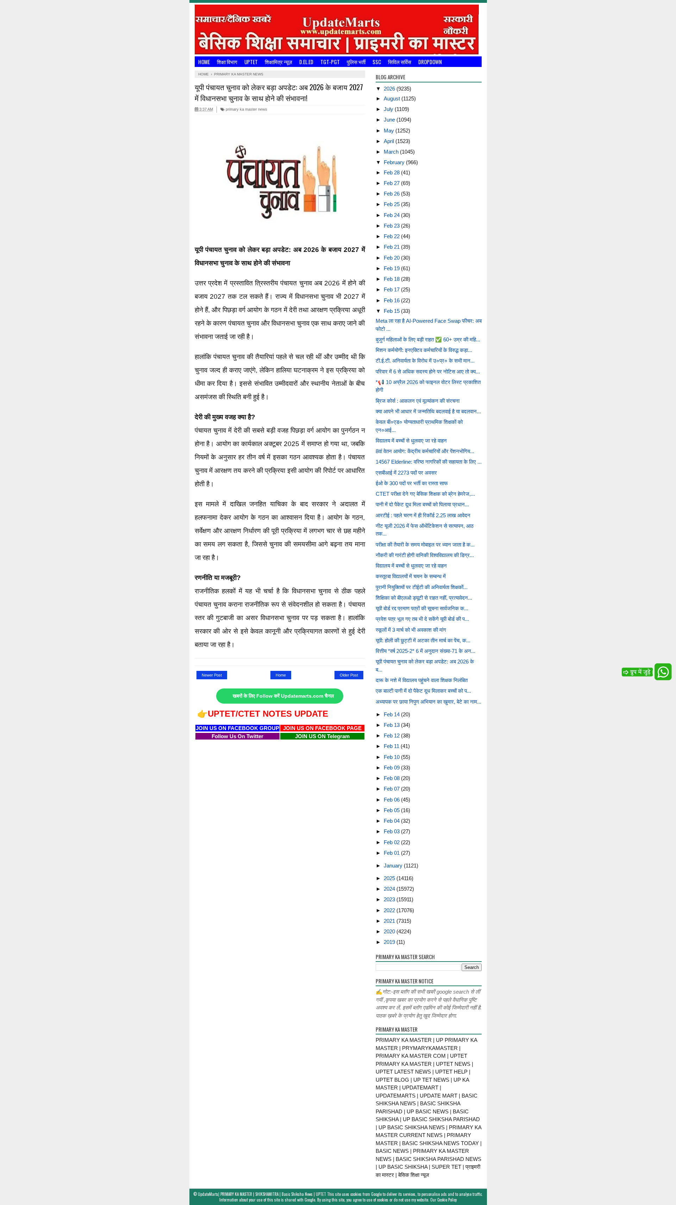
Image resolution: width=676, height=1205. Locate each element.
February (395, 162)
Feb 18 (392, 279)
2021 (390, 921)
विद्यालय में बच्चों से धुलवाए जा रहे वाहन (411, 441)
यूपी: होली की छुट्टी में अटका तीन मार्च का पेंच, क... (423, 640)
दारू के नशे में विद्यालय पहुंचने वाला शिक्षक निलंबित (422, 680)
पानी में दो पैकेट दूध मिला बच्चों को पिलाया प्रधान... (422, 504)
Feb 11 (392, 746)
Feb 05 (392, 810)
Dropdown (430, 62)
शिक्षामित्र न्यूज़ (278, 62)
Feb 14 (392, 714)
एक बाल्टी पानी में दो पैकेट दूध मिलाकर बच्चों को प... (423, 691)
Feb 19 (392, 268)
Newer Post (212, 675)
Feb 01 (392, 853)
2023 (390, 899)
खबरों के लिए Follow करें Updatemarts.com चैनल (283, 696)
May (389, 131)
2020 (390, 931)
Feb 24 (392, 215)
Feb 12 (392, 736)
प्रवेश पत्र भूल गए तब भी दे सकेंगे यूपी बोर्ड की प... (422, 619)
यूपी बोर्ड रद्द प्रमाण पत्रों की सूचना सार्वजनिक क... (422, 608)
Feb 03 (392, 831)
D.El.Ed (306, 62)
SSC (377, 62)
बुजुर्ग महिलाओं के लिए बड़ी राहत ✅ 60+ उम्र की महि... (428, 339)
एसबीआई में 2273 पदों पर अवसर (406, 473)
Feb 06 (392, 800)
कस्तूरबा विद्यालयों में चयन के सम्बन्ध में (411, 576)
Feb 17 (392, 289)
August (392, 98)
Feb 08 (392, 778)
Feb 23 (392, 226)
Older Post (349, 675)
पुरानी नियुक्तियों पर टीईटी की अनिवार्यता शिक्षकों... (422, 587)
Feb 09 (392, 768)
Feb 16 (392, 300)
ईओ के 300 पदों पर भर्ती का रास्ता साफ (412, 483)
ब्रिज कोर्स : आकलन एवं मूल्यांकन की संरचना (417, 401)
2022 (390, 910)
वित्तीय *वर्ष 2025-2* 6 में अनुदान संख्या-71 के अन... (425, 651)
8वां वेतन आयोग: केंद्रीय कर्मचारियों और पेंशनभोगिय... (425, 451)
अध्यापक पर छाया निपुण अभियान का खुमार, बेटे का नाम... (428, 702)
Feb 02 (392, 842)
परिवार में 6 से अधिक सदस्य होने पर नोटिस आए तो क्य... (428, 372)
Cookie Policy (447, 1200)
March (392, 152)
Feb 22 (392, 236)
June (390, 120)
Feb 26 (392, 194)
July (389, 109)
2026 (390, 89)
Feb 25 (392, 204)
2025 (390, 878)
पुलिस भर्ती (356, 62)
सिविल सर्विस (399, 62)
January (394, 866)
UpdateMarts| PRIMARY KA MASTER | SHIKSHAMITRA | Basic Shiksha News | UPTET (262, 1194)
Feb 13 (392, 725)
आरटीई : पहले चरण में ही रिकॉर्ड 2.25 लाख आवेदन (423, 515)
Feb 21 (392, 247)
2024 (390, 889)
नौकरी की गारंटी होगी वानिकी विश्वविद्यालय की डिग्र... (425, 555)
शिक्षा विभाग (227, 62)
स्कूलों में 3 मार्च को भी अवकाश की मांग (411, 630)
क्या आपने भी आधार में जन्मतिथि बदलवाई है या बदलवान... (428, 411)
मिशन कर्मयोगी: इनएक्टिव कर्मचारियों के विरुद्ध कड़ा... (424, 350)
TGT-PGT (330, 62)
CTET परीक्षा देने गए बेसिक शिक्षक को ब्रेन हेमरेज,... (425, 494)
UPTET (251, 62)
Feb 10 (392, 757)
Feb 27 (392, 183)
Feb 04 (392, 821)
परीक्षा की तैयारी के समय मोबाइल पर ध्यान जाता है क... (425, 545)
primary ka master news (246, 109)
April (389, 141)
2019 (390, 942)
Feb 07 (392, 789)
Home (204, 62)
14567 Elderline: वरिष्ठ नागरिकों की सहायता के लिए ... (429, 462)
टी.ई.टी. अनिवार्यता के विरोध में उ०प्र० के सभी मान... (425, 361)
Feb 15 (392, 311)
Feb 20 (392, 258)
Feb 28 (392, 172)
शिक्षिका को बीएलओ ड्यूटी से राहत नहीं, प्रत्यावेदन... (424, 598)
